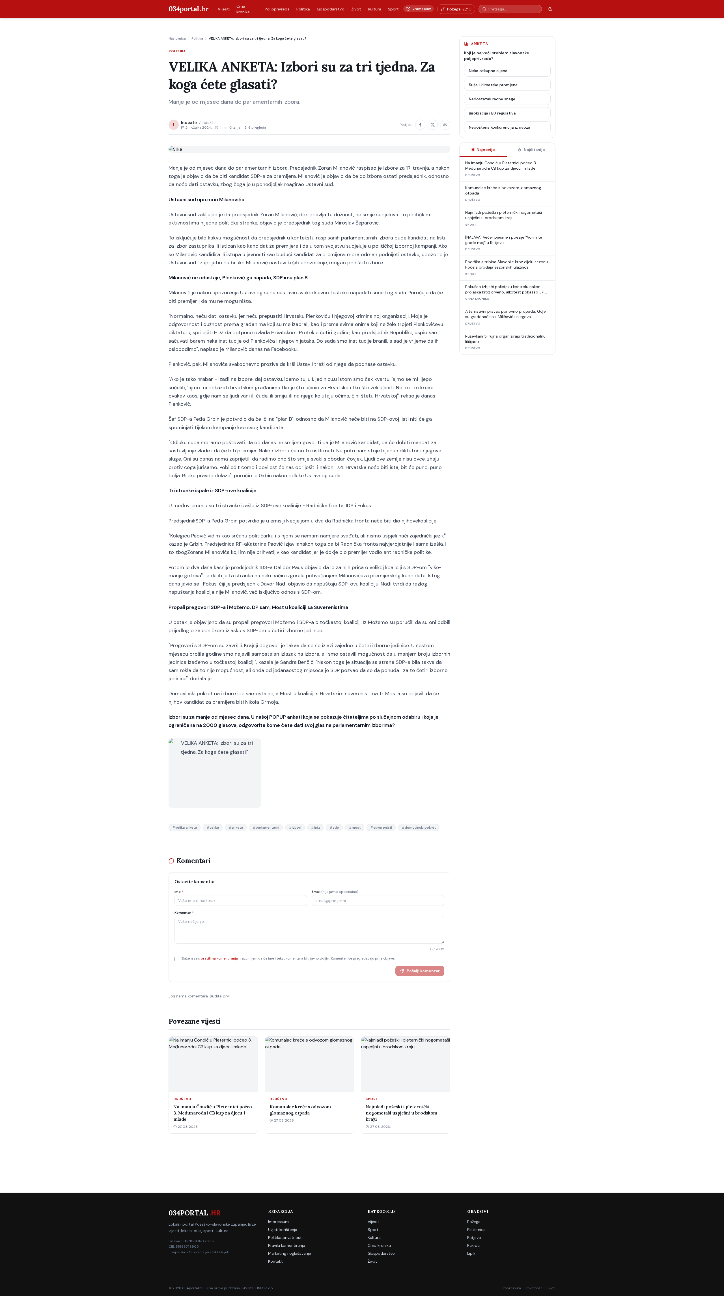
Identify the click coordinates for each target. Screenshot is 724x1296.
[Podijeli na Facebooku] (420, 125)
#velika (212, 827)
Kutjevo (474, 1237)
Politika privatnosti (285, 1237)
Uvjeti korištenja (282, 1229)
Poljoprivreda (277, 9)
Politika (303, 9)
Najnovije (486, 149)
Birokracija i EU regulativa (492, 113)
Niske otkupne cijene (488, 70)
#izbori (295, 827)
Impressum (278, 1221)
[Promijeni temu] (550, 9)
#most (355, 827)
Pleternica (476, 1229)
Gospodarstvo (330, 9)
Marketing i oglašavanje (289, 1253)
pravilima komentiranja (219, 958)
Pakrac (473, 1245)
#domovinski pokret (419, 827)
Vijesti (224, 9)
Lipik (471, 1253)
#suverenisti (381, 827)
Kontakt (275, 1261)
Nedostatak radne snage (492, 98)
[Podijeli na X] (433, 125)
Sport (393, 9)
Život (356, 9)
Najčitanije (534, 149)
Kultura (374, 9)
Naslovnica (177, 38)
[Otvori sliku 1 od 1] (215, 773)
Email (335, 891)
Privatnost (533, 1288)
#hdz (315, 827)
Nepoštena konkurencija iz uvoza (499, 127)
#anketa (236, 827)
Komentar (184, 912)
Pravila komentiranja (286, 1245)
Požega (473, 1221)
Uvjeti (550, 1288)
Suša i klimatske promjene (493, 84)
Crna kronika (243, 9)
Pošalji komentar (423, 970)
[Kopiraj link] (445, 125)
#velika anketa (184, 827)
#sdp (334, 827)
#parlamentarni (266, 827)
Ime (178, 891)
